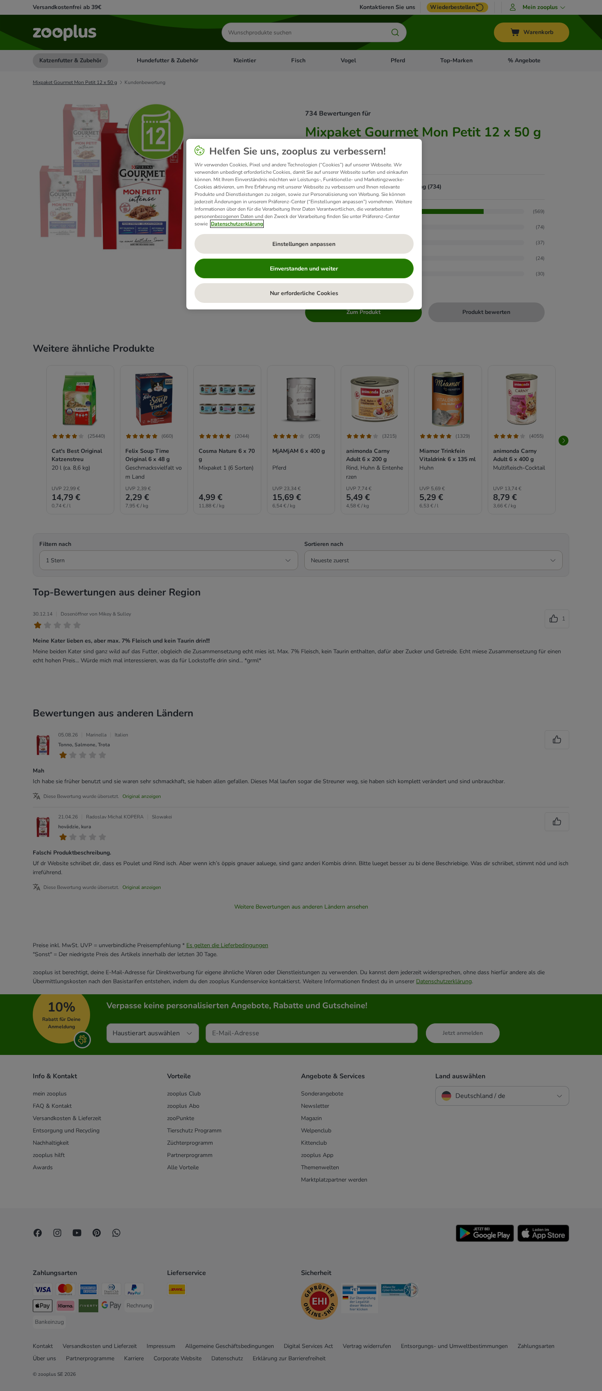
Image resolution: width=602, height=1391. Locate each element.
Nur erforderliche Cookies (304, 293)
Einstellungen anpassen (303, 244)
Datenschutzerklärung (237, 223)
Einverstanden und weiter (304, 269)
